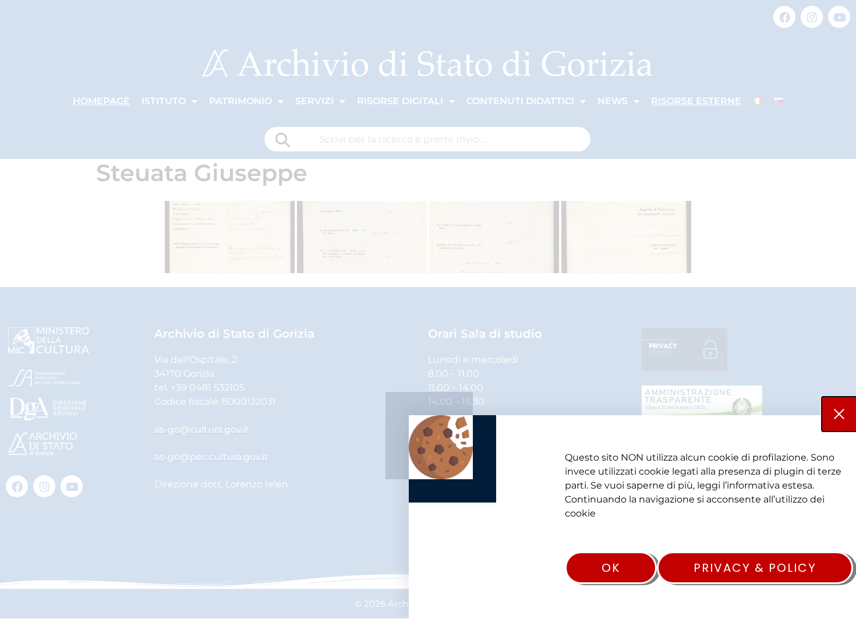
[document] (428, 309)
